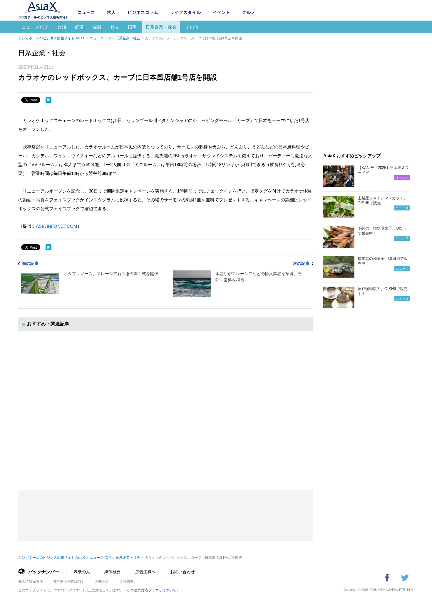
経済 (79, 27)
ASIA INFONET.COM (56, 226)
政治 (62, 27)
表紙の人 (81, 571)
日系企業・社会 (161, 27)
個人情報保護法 (30, 581)
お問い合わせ (182, 571)
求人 (111, 12)
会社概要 (127, 581)
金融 (97, 27)
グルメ (248, 12)
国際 (132, 27)
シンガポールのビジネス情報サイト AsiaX (51, 38)
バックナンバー (43, 571)
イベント (221, 12)
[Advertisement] (165, 404)
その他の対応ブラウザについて (151, 590)
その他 (192, 27)
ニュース (86, 12)
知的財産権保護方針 (69, 581)
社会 (114, 27)
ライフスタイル (185, 12)
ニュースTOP (35, 27)
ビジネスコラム (143, 12)
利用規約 (102, 581)
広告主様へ (145, 571)
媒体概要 (112, 571)
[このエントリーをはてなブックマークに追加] (48, 100)
